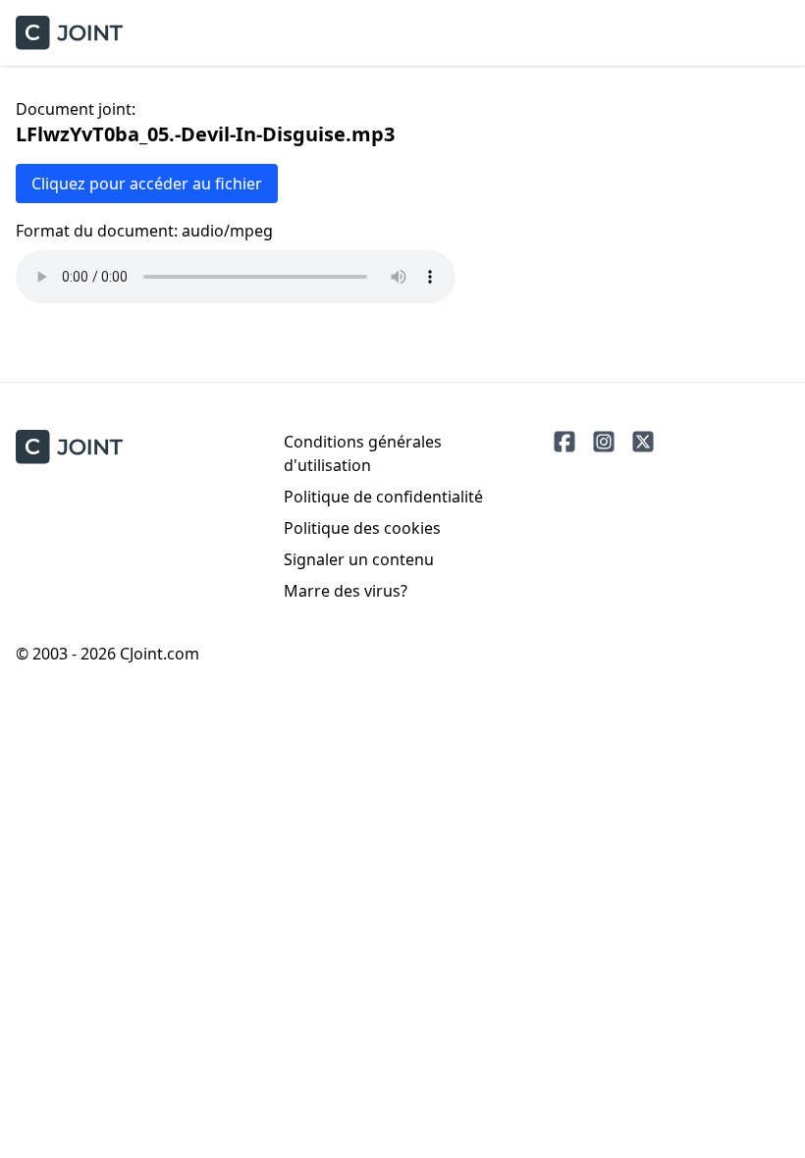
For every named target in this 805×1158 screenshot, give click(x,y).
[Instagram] (604, 441)
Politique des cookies (362, 528)
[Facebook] (564, 441)
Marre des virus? (345, 591)
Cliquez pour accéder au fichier (146, 183)
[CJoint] (69, 447)
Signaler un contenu (359, 559)
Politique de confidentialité (383, 496)
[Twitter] (643, 441)
